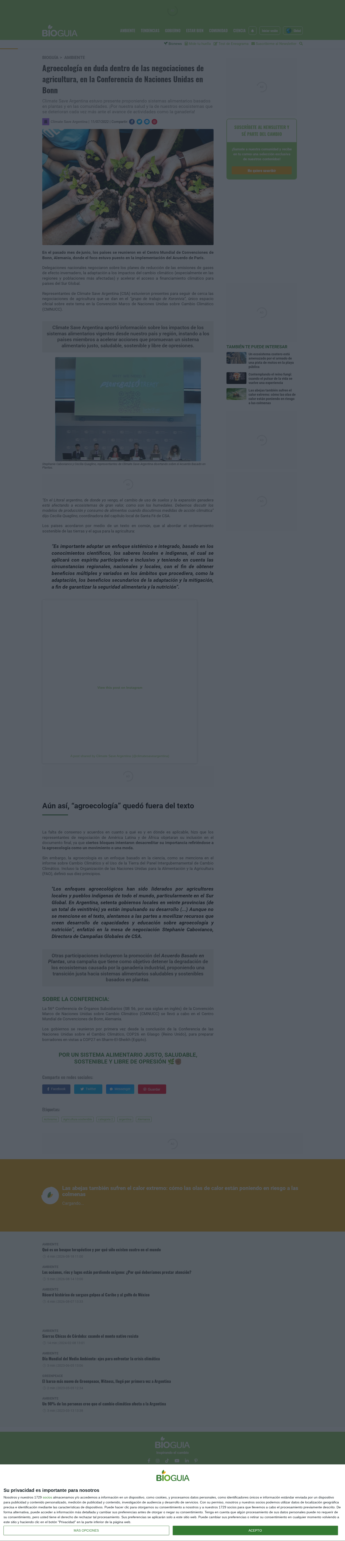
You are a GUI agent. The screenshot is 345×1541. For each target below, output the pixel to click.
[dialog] (172, 1503)
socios (47, 1497)
